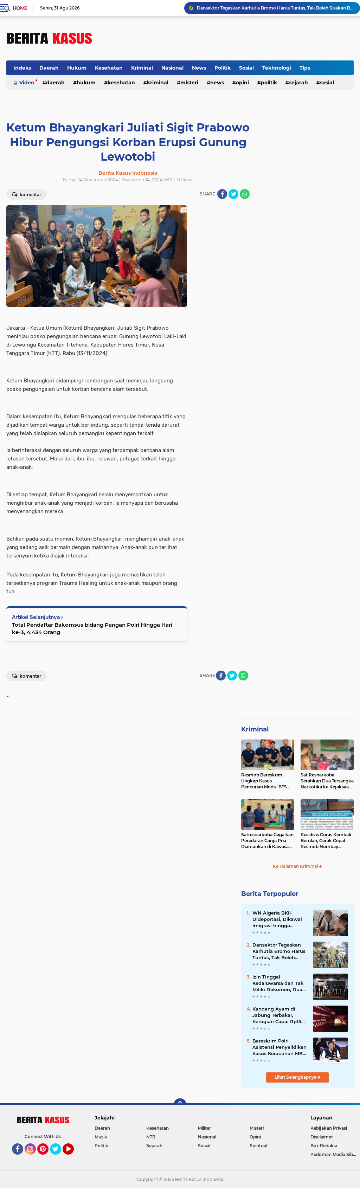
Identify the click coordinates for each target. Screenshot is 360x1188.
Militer (204, 1128)
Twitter (59, 1158)
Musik (101, 1136)
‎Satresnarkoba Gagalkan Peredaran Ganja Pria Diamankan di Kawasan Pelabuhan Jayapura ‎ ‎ (267, 841)
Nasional (172, 68)
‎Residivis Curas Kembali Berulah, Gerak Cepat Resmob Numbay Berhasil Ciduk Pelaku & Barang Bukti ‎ (326, 841)
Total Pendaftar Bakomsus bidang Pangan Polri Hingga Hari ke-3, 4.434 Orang (92, 628)
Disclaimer (321, 1136)
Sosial (246, 68)
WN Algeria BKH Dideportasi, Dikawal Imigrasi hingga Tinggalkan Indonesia (278, 919)
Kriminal (142, 68)
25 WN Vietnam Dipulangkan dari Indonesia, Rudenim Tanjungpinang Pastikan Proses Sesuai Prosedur (275, 8)
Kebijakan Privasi (328, 1128)
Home (20, 8)
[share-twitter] (233, 194)
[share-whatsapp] (245, 194)
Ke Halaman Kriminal (296, 866)
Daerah (49, 68)
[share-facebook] (222, 194)
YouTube (73, 1158)
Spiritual (258, 1145)
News (199, 68)
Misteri (189, 82)
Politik (222, 68)
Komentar (30, 676)
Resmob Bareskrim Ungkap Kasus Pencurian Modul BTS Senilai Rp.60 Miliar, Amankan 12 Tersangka (265, 781)
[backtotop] (180, 1104)
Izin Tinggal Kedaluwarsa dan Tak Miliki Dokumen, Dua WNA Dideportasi (277, 983)
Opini (242, 82)
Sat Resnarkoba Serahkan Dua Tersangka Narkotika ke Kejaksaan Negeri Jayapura (327, 781)
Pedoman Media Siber (333, 1154)
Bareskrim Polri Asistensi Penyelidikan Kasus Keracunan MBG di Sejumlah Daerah (279, 1047)
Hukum (76, 68)
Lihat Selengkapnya (296, 1077)
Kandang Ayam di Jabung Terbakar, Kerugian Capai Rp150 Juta (278, 1015)
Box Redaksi (323, 1145)
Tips (305, 68)
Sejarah (298, 82)
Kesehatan (109, 68)
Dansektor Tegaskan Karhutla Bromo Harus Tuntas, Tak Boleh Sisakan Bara (279, 951)
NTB (150, 1136)
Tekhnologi (276, 68)
